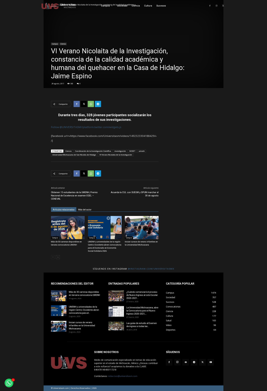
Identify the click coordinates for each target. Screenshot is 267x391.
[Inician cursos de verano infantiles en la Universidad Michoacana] (142, 227)
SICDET (132, 151)
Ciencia (63, 44)
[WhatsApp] (91, 104)
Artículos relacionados (63, 209)
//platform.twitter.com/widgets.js (101, 127)
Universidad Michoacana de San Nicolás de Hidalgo (74, 155)
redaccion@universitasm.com (122, 376)
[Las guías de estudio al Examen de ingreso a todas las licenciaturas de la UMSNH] (116, 326)
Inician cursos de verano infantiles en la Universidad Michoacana (82, 325)
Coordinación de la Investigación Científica (93, 151)
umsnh (142, 151)
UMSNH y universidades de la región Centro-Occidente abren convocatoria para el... (84, 310)
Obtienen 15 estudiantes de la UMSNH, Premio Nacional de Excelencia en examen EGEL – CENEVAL (74, 195)
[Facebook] (209, 5)
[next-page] (58, 257)
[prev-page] (53, 257)
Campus (55, 44)
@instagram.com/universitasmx (151, 268)
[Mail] (186, 362)
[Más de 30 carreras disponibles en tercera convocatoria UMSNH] (68, 227)
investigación (120, 151)
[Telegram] (98, 104)
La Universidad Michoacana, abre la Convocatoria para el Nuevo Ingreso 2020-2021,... (142, 310)
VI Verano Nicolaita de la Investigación (116, 155)
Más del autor (84, 209)
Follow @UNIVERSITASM (66, 127)
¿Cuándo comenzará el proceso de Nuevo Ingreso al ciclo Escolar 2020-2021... (142, 295)
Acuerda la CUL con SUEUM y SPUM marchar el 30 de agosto (135, 194)
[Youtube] (211, 362)
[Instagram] (216, 5)
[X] (223, 5)
